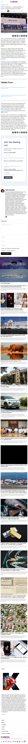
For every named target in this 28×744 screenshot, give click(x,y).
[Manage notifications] (25, 741)
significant (3, 125)
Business (3, 4)
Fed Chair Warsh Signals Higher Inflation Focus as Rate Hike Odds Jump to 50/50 (13, 336)
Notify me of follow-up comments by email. (10, 248)
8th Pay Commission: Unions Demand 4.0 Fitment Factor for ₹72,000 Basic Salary (13, 439)
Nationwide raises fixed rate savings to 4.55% (11, 361)
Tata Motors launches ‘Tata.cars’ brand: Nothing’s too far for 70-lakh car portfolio (13, 412)
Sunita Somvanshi (13, 11)
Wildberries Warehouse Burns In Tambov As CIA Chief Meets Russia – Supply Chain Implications (13, 518)
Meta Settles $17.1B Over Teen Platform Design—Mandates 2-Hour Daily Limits (14, 658)
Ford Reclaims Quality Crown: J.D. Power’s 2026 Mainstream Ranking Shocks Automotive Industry (12, 309)
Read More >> (4, 714)
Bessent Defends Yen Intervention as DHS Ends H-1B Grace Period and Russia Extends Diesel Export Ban (14, 286)
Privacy (3, 729)
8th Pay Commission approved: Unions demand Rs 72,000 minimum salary (14, 465)
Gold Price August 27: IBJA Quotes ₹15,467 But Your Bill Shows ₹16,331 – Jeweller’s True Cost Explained (13, 544)
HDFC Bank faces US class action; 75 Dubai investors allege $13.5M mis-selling (14, 386)
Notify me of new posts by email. (8, 250)
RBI (17, 51)
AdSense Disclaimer (5, 733)
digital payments (8, 61)
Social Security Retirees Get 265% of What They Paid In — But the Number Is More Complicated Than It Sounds (14, 596)
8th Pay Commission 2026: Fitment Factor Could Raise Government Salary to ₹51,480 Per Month (13, 570)
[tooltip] (13, 36)
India (7, 4)
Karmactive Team (19, 738)
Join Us (2, 722)
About (2, 720)
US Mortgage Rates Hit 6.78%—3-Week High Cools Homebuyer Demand (12, 634)
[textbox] (14, 703)
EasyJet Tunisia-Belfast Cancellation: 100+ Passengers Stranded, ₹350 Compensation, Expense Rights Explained (14, 491)
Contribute (3, 724)
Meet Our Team (4, 731)
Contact (3, 727)
